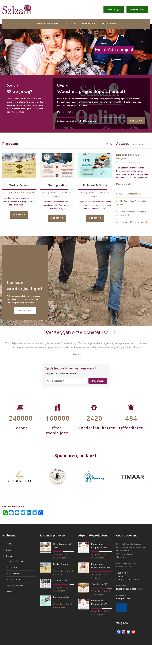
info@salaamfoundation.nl (129, 579)
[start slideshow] (69, 65)
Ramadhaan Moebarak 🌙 (129, 194)
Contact (9, 592)
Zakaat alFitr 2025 (99, 584)
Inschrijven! (25, 311)
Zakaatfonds (109, 23)
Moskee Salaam (60, 564)
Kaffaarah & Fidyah (57, 185)
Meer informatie (65, 112)
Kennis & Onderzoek (47, 23)
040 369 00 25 (123, 576)
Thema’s (9, 556)
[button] (6, 481)
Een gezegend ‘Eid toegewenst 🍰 (133, 222)
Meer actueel (139, 144)
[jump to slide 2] (74, 65)
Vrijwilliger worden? (14, 585)
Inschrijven (98, 381)
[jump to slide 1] (72, 65)
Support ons (137, 9)
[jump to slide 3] (77, 65)
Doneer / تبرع (113, 9)
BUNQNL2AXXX (123, 599)
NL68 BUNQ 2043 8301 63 (127, 589)
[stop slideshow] (83, 65)
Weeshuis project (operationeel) (91, 91)
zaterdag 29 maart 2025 (129, 163)
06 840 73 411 (123, 573)
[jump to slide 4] (80, 65)
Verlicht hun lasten (95, 185)
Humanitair (88, 23)
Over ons (10, 550)
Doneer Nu (136, 121)
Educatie (70, 23)
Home (8, 544)
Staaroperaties (19, 185)
